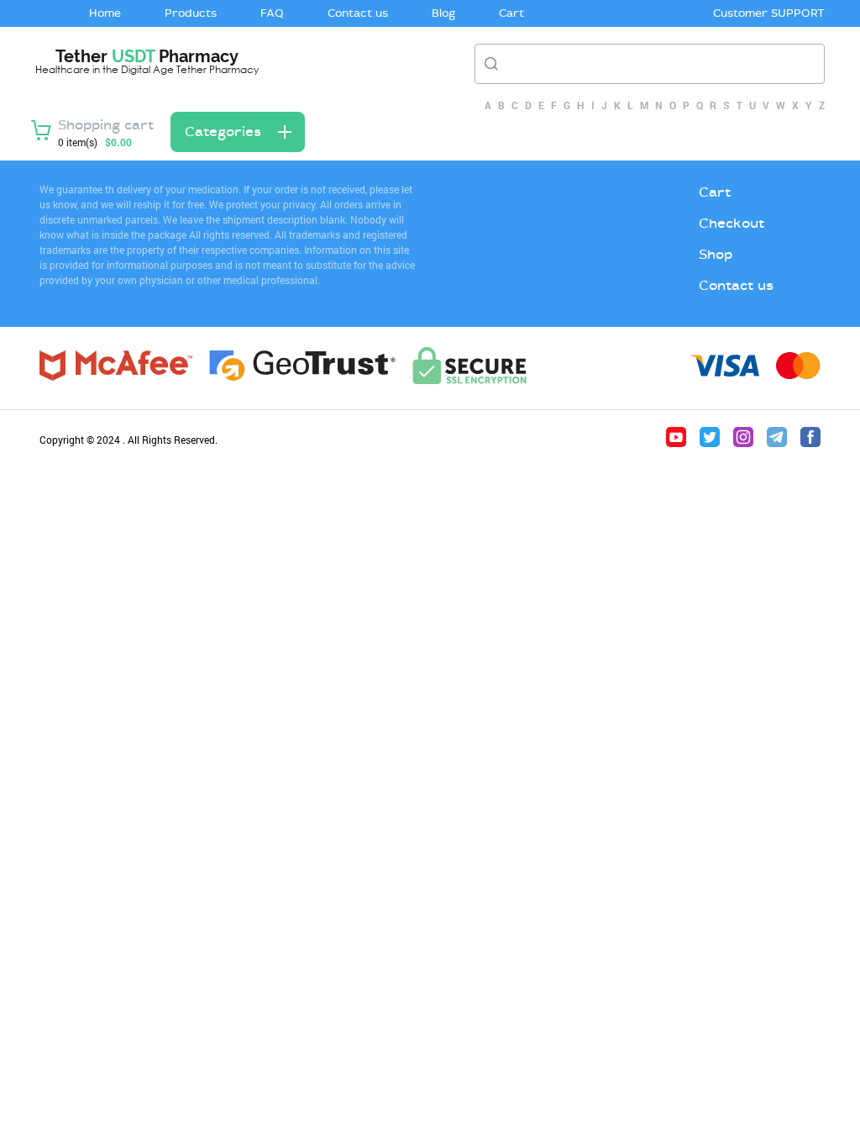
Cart (511, 13)
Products (191, 13)
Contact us (358, 13)
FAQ (272, 13)
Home (105, 13)
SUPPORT (798, 13)
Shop (715, 254)
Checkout (731, 223)
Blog (443, 13)
